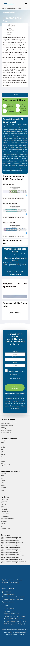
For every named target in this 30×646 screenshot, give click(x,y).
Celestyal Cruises (5, 528)
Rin (1, 444)
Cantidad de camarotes (10, 105)
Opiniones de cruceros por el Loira (10, 545)
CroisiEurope (4, 499)
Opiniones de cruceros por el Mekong (11, 550)
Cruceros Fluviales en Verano (8, 422)
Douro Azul (3, 521)
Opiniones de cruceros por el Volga (10, 554)
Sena (2, 446)
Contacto (21, 635)
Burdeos (3, 484)
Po (1, 456)
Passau (3, 480)
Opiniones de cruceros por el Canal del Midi (12, 556)
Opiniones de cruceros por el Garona (10, 547)
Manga (9, 109)
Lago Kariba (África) (6, 465)
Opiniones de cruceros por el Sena (10, 540)
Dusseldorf (3, 487)
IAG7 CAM (3, 504)
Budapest (3, 473)
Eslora (22, 104)
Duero (2, 442)
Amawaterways (5, 516)
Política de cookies (12, 635)
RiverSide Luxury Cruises (7, 518)
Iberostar (3, 523)
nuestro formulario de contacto (15, 265)
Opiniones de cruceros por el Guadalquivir (12, 542)
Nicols (2, 526)
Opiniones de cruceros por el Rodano (10, 549)
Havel (2, 458)
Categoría (9, 24)
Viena (2, 490)
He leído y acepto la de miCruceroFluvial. (16, 375)
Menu (16, 95)
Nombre (15, 351)
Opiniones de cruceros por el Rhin (10, 538)
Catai (2, 506)
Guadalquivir (4, 447)
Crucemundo (4, 501)
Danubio (3, 441)
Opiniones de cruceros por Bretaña (10, 557)
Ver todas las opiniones (15, 273)
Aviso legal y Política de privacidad (15, 632)
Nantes (2, 485)
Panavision (3, 502)
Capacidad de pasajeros (23, 109)
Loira (2, 449)
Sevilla (2, 482)
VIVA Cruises (4, 509)
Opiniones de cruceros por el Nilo (9, 552)
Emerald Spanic (5, 508)
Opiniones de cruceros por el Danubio (11, 537)
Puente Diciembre (5, 423)
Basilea (3, 489)
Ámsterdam (4, 477)
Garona (3, 453)
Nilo (2, 463)
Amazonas (3, 459)
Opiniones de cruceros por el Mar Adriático (12, 559)
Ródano (3, 454)
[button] (26, 3)
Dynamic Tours (5, 513)
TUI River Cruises (5, 511)
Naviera (9, 28)
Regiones (9, 32)
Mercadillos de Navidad (7, 425)
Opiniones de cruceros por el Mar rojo (11, 562)
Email (15, 362)
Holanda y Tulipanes (6, 430)
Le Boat (3, 525)
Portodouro (4, 520)
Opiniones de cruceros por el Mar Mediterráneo (13, 561)
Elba (2, 451)
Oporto (2, 475)
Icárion (2, 514)
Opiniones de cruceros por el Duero (10, 544)
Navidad (3, 427)
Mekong (3, 461)
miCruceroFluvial (6, 8)
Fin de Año (3, 428)
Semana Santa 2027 (6, 432)
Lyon (2, 478)
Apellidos (15, 357)
